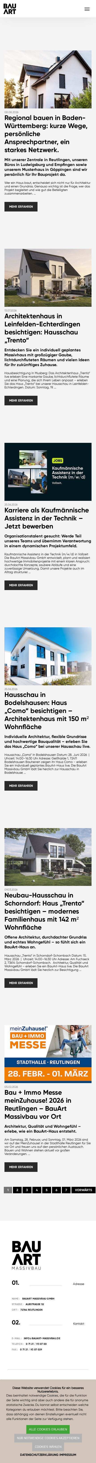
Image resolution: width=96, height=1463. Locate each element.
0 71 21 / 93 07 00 (36, 1344)
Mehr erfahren (21, 207)
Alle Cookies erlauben (48, 1429)
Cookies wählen (48, 1446)
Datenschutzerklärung (39, 1455)
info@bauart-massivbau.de (42, 1338)
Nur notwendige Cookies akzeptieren (48, 1438)
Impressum (67, 1455)
